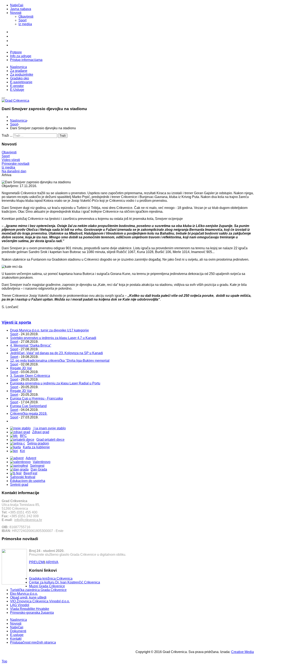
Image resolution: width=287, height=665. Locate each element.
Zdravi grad (40, 432)
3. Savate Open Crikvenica (30, 375)
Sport (22, 20)
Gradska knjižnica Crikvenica (50, 578)
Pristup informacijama (26, 60)
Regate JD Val (21, 368)
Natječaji (16, 5)
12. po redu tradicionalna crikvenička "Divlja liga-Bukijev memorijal (59, 360)
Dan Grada (39, 469)
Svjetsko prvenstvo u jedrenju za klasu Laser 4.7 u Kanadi (53, 338)
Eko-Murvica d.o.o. (24, 593)
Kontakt (15, 638)
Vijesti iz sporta (16, 322)
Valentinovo (41, 462)
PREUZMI (36, 562)
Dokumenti (18, 631)
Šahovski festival (22, 477)
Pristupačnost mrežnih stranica (33, 642)
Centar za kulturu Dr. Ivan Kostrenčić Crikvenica (64, 582)
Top (4, 661)
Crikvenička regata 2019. (28, 413)
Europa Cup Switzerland (28, 406)
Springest (37, 465)
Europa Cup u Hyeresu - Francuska (36, 398)
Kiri (22, 451)
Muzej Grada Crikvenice (47, 586)
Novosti (15, 13)
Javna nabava (20, 9)
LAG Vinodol (19, 605)
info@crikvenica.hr (28, 520)
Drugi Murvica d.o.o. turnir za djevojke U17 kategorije (49, 330)
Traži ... (7, 135)
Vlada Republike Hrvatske (29, 609)
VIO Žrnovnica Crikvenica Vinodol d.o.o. (40, 601)
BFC (23, 436)
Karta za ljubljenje (36, 447)
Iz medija (25, 24)
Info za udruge (20, 56)
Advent (31, 458)
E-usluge (17, 635)
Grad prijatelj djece (50, 439)
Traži (63, 135)
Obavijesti (25, 16)
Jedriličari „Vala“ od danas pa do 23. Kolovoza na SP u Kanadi (56, 353)
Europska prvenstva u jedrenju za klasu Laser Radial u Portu (55, 383)
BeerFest (30, 473)
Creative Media (242, 652)
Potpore (16, 52)
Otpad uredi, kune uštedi (28, 597)
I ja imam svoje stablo (49, 428)
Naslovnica (18, 120)
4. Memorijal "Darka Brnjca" (30, 345)
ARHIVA (52, 562)
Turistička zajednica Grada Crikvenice (38, 590)
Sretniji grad (19, 484)
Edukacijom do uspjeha (27, 481)
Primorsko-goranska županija (32, 612)
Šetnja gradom (38, 443)
